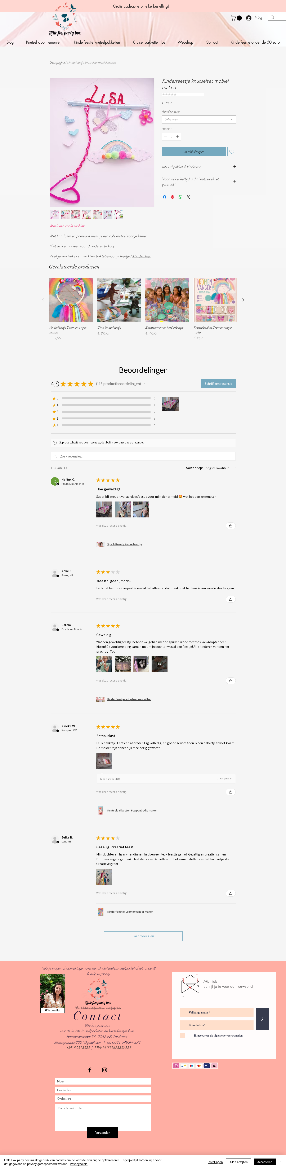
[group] (143, 309)
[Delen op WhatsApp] (180, 197)
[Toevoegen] (231, 151)
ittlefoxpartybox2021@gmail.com (78, 1042)
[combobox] (199, 119)
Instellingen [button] (215, 1162)
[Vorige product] (43, 299)
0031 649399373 (126, 1042)
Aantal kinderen (172, 112)
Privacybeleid (79, 1164)
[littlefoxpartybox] (89, 1070)
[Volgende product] (243, 299)
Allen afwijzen (239, 1162)
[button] (237, 18)
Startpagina (57, 62)
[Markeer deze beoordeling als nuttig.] (231, 525)
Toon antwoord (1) (110, 778)
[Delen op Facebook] (164, 197)
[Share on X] (188, 197)
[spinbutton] (171, 136)
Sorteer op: (194, 468)
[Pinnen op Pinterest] (172, 197)
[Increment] (177, 136)
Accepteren (264, 1162)
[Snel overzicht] (71, 300)
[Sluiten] (280, 1162)
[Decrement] (165, 136)
